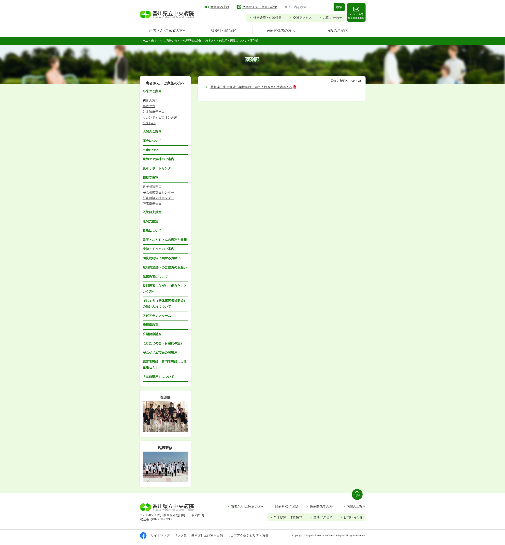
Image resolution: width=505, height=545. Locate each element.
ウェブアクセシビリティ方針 (247, 535)
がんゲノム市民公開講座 (160, 352)
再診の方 (149, 106)
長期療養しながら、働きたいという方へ (165, 288)
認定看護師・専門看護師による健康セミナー (165, 364)
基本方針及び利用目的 (207, 535)
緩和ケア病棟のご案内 (158, 159)
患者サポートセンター (158, 168)
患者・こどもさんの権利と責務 (165, 239)
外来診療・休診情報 (267, 17)
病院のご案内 (337, 31)
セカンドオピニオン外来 (160, 117)
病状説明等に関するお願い (161, 258)
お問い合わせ (332, 17)
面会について (152, 140)
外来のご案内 (152, 91)
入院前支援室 (152, 212)
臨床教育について (155, 276)
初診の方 (149, 100)
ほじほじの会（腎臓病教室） (163, 343)
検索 (339, 7)
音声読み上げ (219, 7)
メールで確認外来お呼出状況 (356, 16)
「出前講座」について (158, 376)
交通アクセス (302, 17)
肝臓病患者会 (152, 203)
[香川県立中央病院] (167, 13)
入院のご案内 (152, 131)
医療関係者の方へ (281, 31)
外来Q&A (149, 123)
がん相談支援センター (158, 192)
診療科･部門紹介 (224, 31)
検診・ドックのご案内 (158, 249)
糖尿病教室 (150, 324)
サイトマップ (160, 535)
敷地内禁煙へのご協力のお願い (165, 267)
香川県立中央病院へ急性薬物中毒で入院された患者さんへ (251, 87)
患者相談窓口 (152, 186)
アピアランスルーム (157, 315)
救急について (152, 230)
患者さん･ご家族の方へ (167, 31)
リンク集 (180, 535)
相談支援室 (150, 177)
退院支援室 (150, 221)
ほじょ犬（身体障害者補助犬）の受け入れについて (165, 303)
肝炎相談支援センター (158, 198)
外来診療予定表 (154, 112)
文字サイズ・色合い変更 (259, 7)
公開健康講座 (152, 334)
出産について (152, 150)
